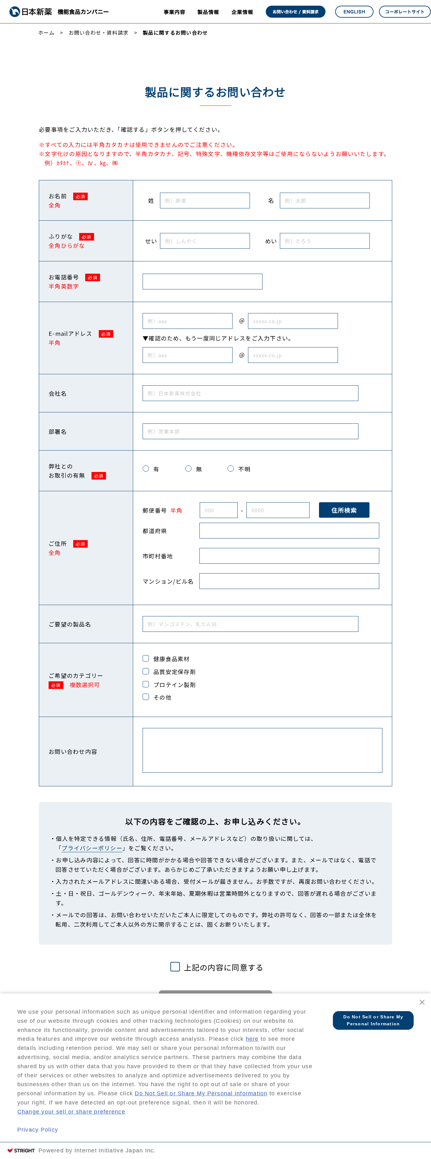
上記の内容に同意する (224, 967)
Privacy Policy (37, 1130)
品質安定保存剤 (174, 671)
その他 (162, 697)
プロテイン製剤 (174, 684)
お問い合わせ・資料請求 (99, 32)
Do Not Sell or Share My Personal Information (201, 1093)
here (252, 1039)
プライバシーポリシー (92, 848)
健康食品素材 (171, 659)
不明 (244, 469)
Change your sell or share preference (71, 1112)
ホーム (46, 32)
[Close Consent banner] (422, 1002)
